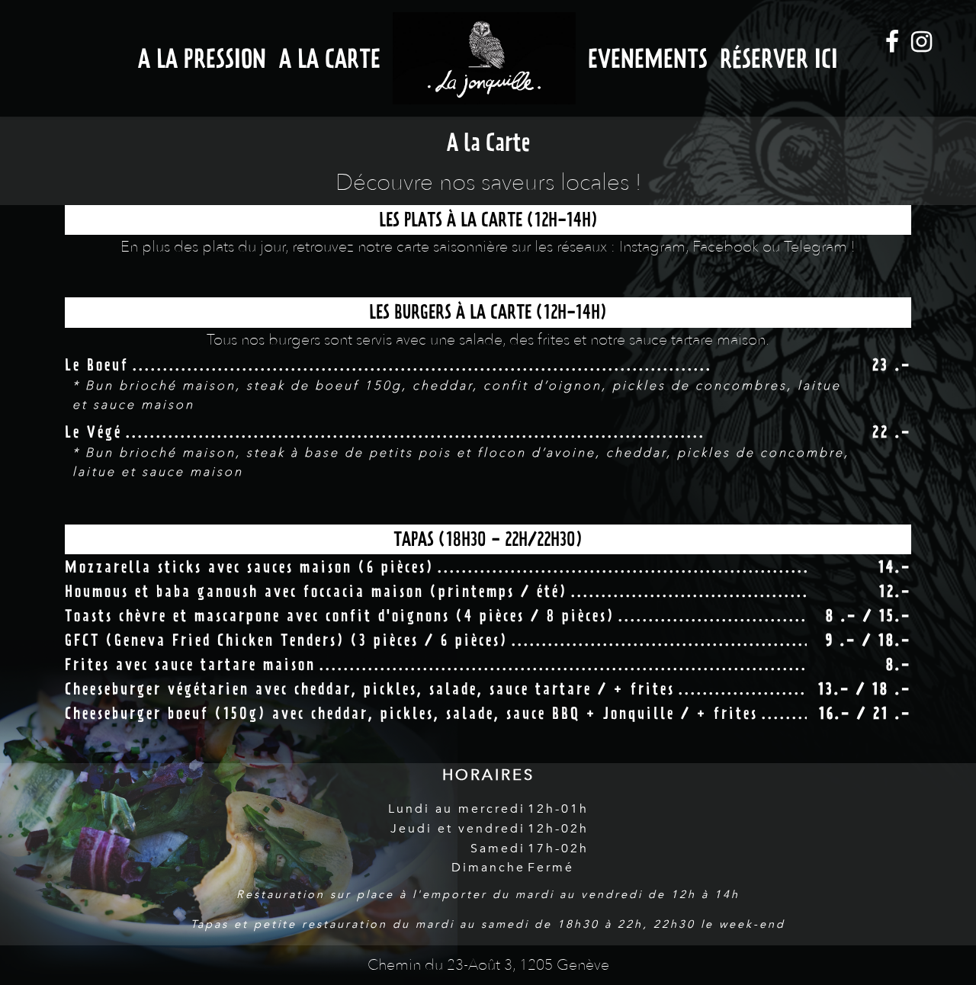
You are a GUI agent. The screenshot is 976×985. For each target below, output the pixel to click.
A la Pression (202, 58)
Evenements (648, 58)
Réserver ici (779, 58)
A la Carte (329, 58)
